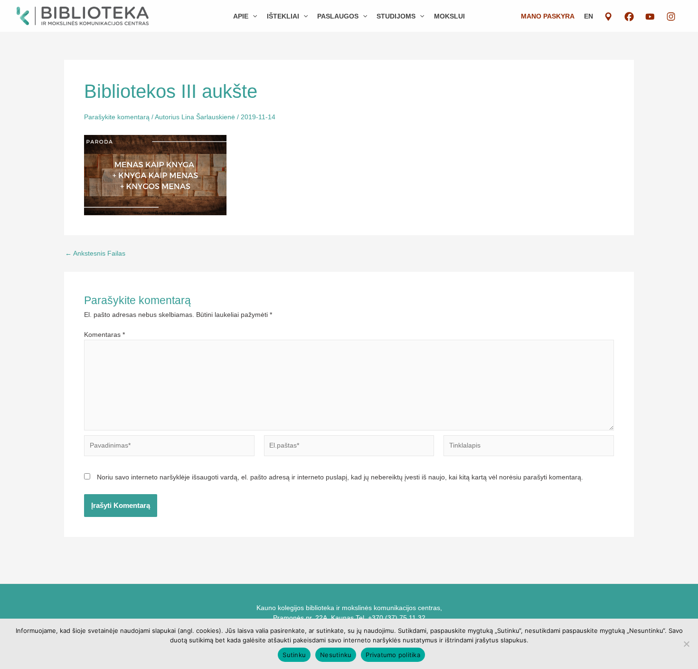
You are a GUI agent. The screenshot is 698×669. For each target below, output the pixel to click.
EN (588, 16)
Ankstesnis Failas (95, 253)
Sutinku (294, 655)
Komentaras (104, 334)
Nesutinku (335, 655)
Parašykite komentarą (117, 117)
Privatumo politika (393, 655)
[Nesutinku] (686, 644)
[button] (252, 16)
